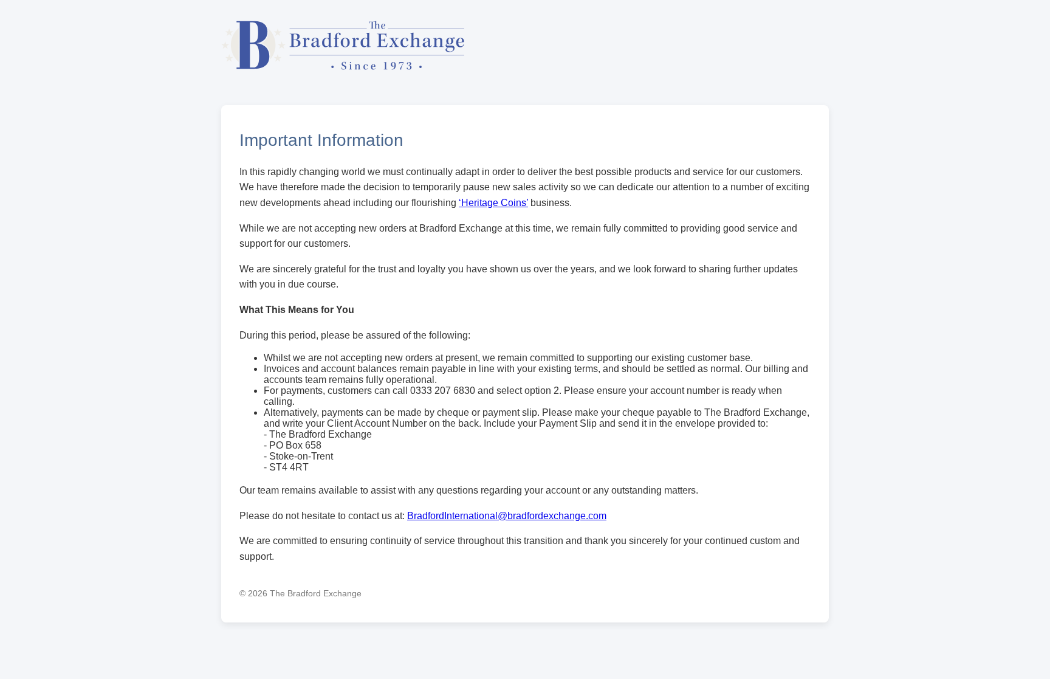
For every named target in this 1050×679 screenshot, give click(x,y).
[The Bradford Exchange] (342, 75)
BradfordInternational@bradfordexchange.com (506, 516)
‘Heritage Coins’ (493, 203)
